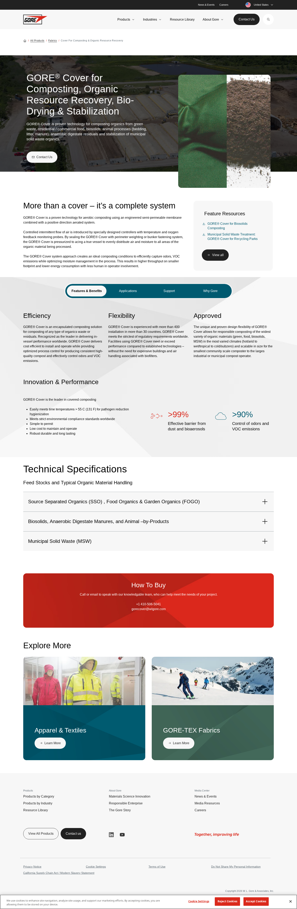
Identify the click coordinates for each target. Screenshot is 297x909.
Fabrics (52, 40)
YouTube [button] (122, 834)
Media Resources (207, 803)
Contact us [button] (73, 833)
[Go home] (24, 40)
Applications (128, 291)
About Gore (211, 19)
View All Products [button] (41, 833)
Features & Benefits (87, 291)
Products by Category (38, 796)
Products (123, 19)
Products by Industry (37, 803)
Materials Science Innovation (129, 796)
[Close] (290, 901)
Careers (223, 4)
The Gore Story (120, 810)
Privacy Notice (32, 866)
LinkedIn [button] (111, 834)
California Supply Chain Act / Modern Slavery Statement (58, 872)
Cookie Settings (96, 866)
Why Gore (210, 291)
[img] (84, 681)
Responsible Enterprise (126, 803)
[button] (268, 19)
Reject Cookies (227, 901)
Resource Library (182, 19)
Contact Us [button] (247, 19)
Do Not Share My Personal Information (236, 866)
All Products (37, 40)
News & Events (206, 4)
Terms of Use (156, 866)
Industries (150, 19)
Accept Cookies (256, 901)
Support (169, 291)
